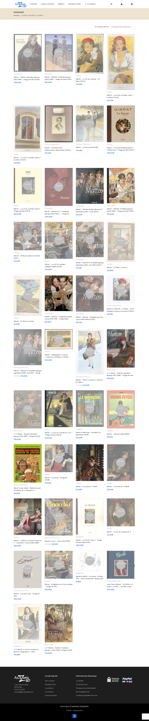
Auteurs (47, 144)
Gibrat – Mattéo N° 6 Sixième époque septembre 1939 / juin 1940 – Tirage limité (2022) (28, 373)
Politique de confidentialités (86, 688)
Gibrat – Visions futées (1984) (118, 434)
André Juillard (111, 581)
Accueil (16, 15)
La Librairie (91, 4)
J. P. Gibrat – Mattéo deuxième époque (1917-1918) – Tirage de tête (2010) (120, 375)
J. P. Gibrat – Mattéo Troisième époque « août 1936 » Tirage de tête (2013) (58, 650)
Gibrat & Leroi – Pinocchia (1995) (57, 541)
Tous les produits (51, 695)
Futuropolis (18, 74)
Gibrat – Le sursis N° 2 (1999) (118, 487)
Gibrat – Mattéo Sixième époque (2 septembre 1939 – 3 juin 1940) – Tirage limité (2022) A (89, 211)
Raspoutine (80, 537)
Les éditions (49, 688)
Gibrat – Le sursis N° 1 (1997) (87, 487)
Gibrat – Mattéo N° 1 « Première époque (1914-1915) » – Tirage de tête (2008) (57, 213)
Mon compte (49, 681)
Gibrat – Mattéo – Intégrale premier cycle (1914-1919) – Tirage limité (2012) (58, 319)
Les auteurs (49, 692)
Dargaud (79, 429)
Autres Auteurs (56, 144)
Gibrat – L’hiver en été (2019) (87, 147)
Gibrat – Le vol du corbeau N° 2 (119, 532)
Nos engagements (82, 692)
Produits (33, 4)
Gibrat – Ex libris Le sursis (117, 267)
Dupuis (78, 76)
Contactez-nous (81, 684)
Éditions (61, 4)
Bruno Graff (111, 205)
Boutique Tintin (75, 4)
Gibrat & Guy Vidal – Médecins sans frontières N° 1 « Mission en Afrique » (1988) (27, 490)
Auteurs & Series (47, 4)
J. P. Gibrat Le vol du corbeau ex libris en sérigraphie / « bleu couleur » (26, 651)
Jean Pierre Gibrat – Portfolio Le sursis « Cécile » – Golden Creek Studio (119, 586)
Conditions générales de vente (87, 695)
